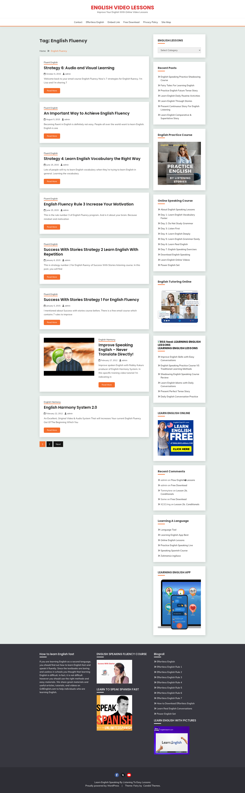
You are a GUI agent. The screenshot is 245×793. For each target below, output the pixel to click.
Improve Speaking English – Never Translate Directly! (116, 349)
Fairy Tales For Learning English (177, 85)
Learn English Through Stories (176, 101)
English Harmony (107, 339)
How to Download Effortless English (176, 703)
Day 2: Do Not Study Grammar (177, 223)
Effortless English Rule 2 (169, 672)
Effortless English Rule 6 (169, 692)
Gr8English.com (48, 688)
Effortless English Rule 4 (169, 682)
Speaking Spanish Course (174, 550)
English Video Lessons (122, 7)
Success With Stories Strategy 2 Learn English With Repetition (91, 252)
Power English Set (170, 265)
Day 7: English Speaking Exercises (179, 249)
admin (68, 74)
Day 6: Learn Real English (174, 244)
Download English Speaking (175, 254)
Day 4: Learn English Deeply (175, 233)
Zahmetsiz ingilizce (171, 555)
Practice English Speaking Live (177, 545)
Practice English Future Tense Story (179, 90)
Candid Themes (151, 785)
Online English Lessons (172, 540)
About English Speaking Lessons (178, 209)
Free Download (131, 22)
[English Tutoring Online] (179, 325)
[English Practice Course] (179, 184)
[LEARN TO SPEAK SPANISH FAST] (114, 729)
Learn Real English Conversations (174, 708)
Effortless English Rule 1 (169, 666)
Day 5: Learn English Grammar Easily (180, 239)
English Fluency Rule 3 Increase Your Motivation (89, 204)
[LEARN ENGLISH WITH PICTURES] (171, 753)
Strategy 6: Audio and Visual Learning (79, 67)
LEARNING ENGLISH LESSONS (178, 348)
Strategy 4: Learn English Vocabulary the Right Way (92, 158)
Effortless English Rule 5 (169, 687)
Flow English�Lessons (183, 480)
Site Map (166, 22)
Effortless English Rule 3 (169, 677)
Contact (78, 22)
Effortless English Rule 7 (169, 698)
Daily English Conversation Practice (179, 396)
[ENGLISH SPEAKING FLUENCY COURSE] (114, 682)
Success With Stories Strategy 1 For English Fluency (91, 299)
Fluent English (51, 62)
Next (58, 444)
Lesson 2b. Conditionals (186, 504)
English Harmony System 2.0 (70, 407)
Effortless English (95, 22)
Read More (52, 90)
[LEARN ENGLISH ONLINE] (175, 454)
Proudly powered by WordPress (102, 785)
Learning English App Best (175, 534)
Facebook (117, 775)
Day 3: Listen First (170, 228)
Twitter (123, 775)
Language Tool (168, 529)
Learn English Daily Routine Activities (180, 95)
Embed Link (114, 22)
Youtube (129, 775)
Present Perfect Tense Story (175, 391)
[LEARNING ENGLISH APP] (179, 629)
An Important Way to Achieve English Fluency (87, 113)
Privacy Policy (150, 22)
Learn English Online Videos (175, 259)
